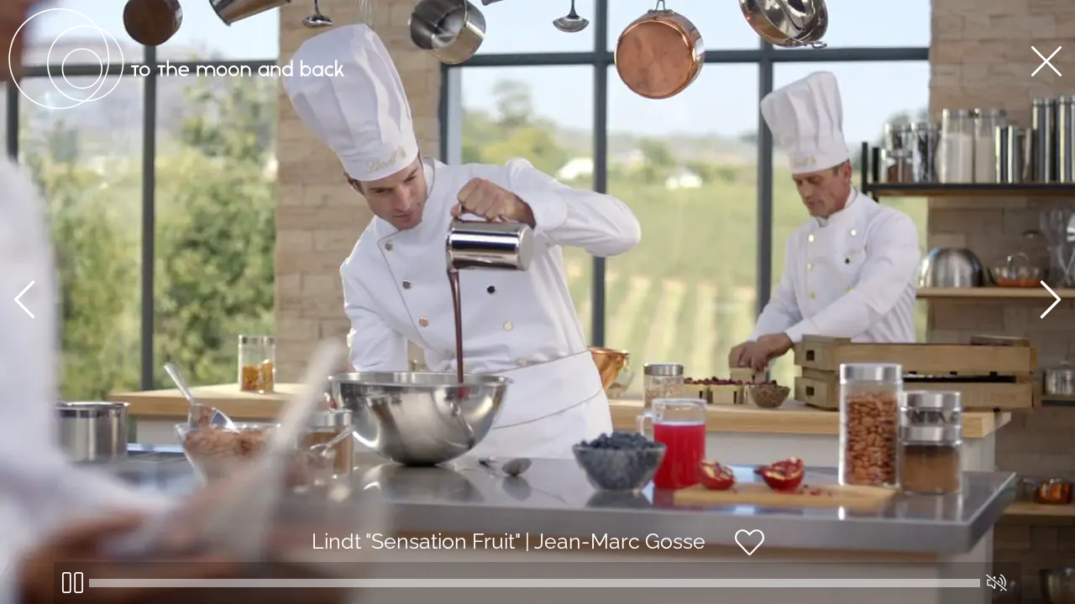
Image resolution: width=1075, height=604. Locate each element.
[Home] (176, 104)
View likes (815, 556)
